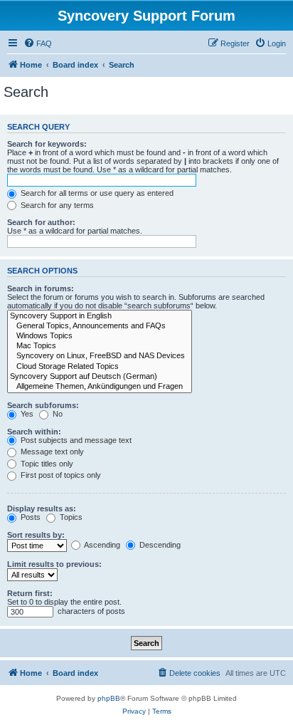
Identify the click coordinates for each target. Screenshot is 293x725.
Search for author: (41, 222)
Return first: (30, 593)
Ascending (101, 545)
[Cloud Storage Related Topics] (100, 367)
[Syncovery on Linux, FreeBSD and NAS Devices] (100, 356)
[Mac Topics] (100, 346)
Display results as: (41, 508)
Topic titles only (45, 463)
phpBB (108, 698)
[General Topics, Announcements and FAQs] (100, 326)
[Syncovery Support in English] (100, 316)
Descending (159, 545)
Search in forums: (40, 288)
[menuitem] (37, 43)
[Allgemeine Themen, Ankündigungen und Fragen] (100, 387)
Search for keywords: (47, 144)
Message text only (51, 451)
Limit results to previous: (54, 564)
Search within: (34, 431)
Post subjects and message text (75, 440)
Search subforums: (43, 405)
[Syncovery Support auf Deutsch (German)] (100, 377)
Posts (29, 517)
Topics (70, 517)
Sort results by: (36, 535)
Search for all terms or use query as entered (96, 193)
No (56, 414)
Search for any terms (56, 205)
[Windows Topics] (100, 336)
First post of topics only (59, 475)
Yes (25, 414)
